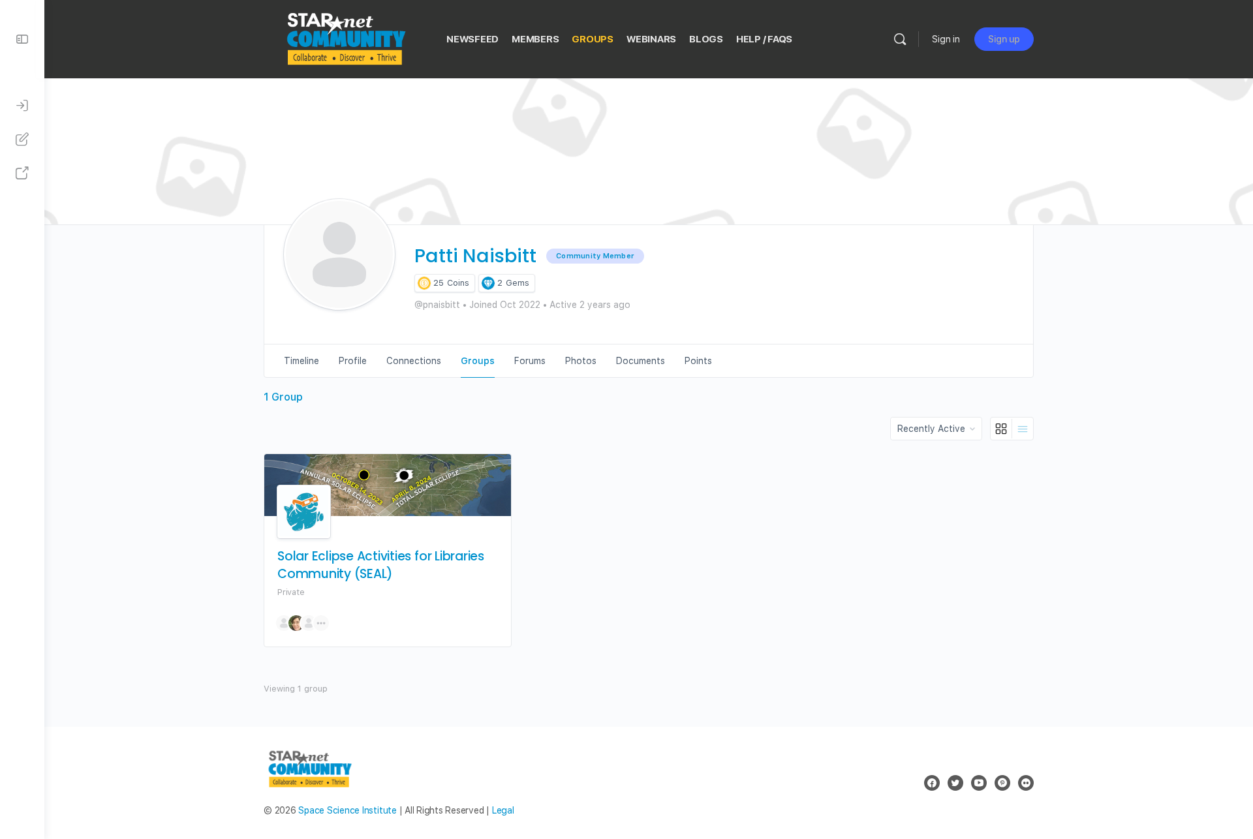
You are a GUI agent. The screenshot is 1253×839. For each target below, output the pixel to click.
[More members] (321, 623)
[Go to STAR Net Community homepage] (345, 37)
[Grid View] (1001, 428)
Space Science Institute (347, 810)
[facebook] (932, 783)
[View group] (387, 485)
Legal (503, 810)
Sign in (946, 39)
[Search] (900, 39)
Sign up (1004, 39)
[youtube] (979, 783)
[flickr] (1026, 783)
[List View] (1022, 428)
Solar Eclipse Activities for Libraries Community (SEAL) (380, 565)
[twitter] (955, 783)
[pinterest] (1002, 783)
